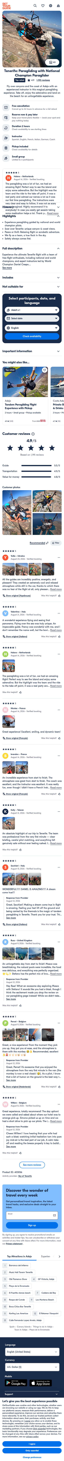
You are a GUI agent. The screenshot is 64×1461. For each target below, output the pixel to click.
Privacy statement (14, 1243)
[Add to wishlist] (44, 370)
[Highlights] (58, 216)
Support (9, 1394)
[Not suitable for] (58, 286)
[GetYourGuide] (6, 6)
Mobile (8, 1376)
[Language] (50, 5)
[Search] (35, 5)
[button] (38, 80)
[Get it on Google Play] (16, 1383)
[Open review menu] (59, 557)
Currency (10, 1360)
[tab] (19, 1256)
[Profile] (58, 6)
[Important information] (58, 351)
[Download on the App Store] (40, 1383)
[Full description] (58, 248)
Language (10, 1345)
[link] (25, 396)
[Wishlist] (43, 6)
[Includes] (58, 277)
